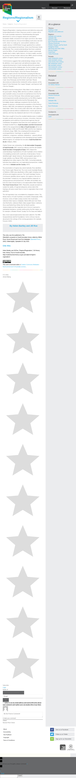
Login (4, 687)
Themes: (51, 28)
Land (49, 116)
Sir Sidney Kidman (54, 84)
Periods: (51, 56)
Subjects (10, 24)
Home (4, 24)
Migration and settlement (55, 31)
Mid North (51, 98)
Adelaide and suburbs (54, 36)
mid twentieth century (54, 69)
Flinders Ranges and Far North (57, 45)
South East (51, 52)
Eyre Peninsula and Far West (57, 41)
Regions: (51, 34)
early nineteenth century (55, 58)
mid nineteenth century (55, 67)
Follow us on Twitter (62, 734)
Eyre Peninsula (53, 106)
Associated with (53, 83)
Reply (2, 773)
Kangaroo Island (53, 46)
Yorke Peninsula (53, 54)
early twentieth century (55, 60)
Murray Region (52, 50)
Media (39, 18)
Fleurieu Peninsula (54, 43)
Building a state (53, 30)
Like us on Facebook (62, 729)
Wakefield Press (35, 239)
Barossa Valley (52, 39)
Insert (20, 775)
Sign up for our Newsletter (63, 739)
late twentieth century (54, 65)
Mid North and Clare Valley (56, 48)
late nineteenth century (55, 63)
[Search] (72, 5)
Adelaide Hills (52, 38)
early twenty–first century (56, 62)
